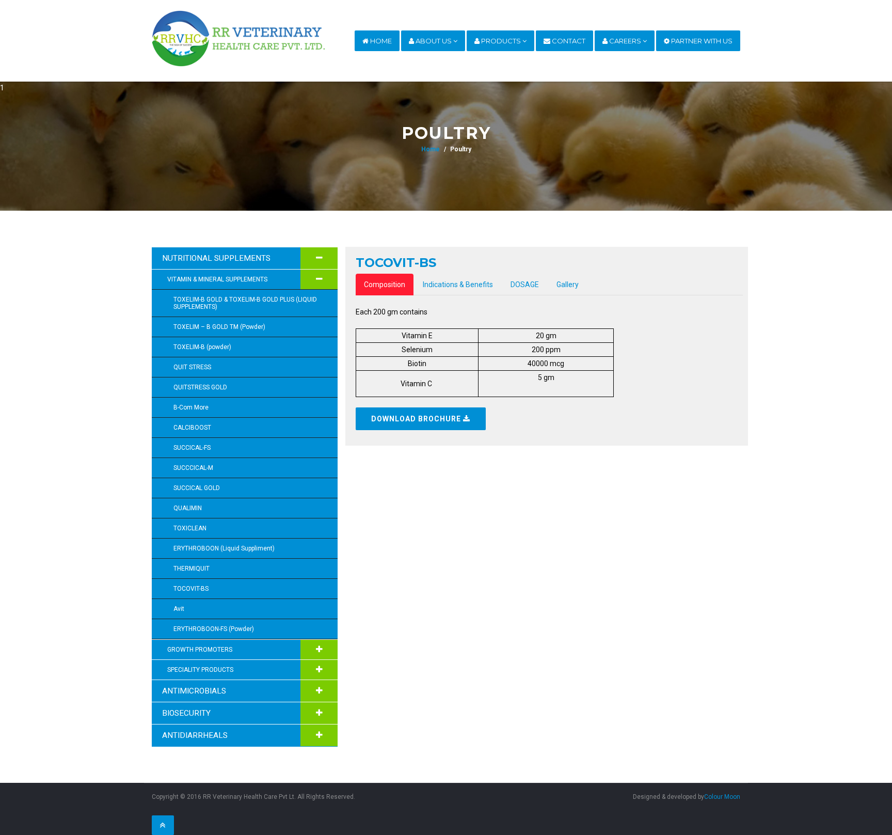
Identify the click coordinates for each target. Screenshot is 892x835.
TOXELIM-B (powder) (202, 347)
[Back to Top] (163, 825)
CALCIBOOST (192, 427)
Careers (625, 41)
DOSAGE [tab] (525, 284)
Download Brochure (417, 419)
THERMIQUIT (191, 568)
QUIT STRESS (192, 367)
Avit (178, 608)
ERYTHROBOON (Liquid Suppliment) (224, 548)
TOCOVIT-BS (191, 588)
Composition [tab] (384, 284)
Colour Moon (722, 796)
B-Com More (191, 407)
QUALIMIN (187, 508)
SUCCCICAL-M (193, 467)
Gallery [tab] (567, 284)
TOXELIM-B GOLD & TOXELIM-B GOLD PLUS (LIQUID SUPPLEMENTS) (245, 303)
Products (501, 41)
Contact (567, 41)
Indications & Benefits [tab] (458, 284)
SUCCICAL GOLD (196, 488)
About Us (433, 41)
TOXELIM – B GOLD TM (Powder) (219, 326)
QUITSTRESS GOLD (200, 387)
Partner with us (701, 41)
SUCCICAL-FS (192, 447)
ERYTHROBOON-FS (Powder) (213, 629)
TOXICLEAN (189, 528)
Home (380, 41)
